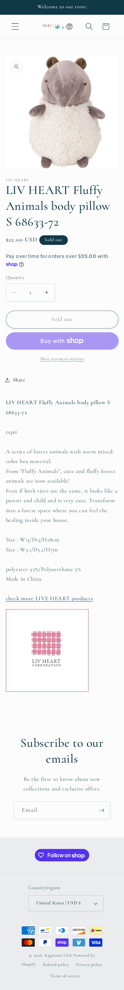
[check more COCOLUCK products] (47, 691)
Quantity (15, 277)
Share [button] (19, 380)
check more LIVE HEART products (49, 598)
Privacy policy (89, 964)
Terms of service (65, 975)
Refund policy (56, 964)
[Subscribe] (101, 810)
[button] (15, 26)
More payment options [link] (62, 359)
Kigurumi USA (58, 955)
